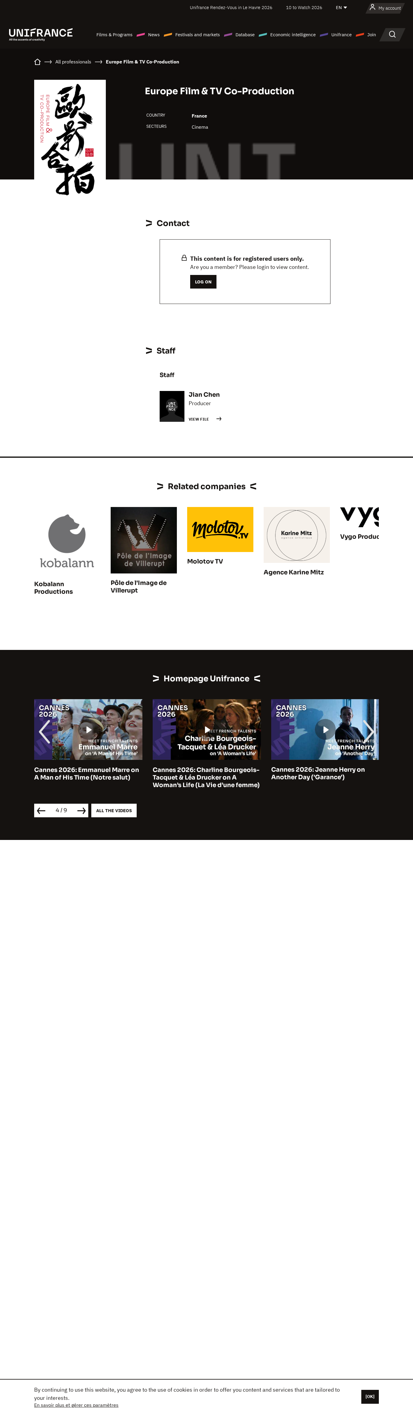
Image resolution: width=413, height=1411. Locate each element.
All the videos (114, 810)
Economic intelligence (293, 34)
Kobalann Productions (53, 588)
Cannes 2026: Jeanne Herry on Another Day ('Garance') (318, 773)
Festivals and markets (197, 34)
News (154, 34)
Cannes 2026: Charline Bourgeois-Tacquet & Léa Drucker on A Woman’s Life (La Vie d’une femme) (206, 777)
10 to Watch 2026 (304, 7)
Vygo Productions (368, 537)
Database (245, 34)
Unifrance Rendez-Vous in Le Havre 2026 (231, 7)
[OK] (370, 1396)
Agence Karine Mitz (294, 572)
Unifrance (341, 34)
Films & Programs (114, 34)
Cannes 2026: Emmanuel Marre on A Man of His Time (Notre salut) (86, 773)
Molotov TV (205, 561)
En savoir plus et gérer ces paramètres (76, 1405)
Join (371, 34)
